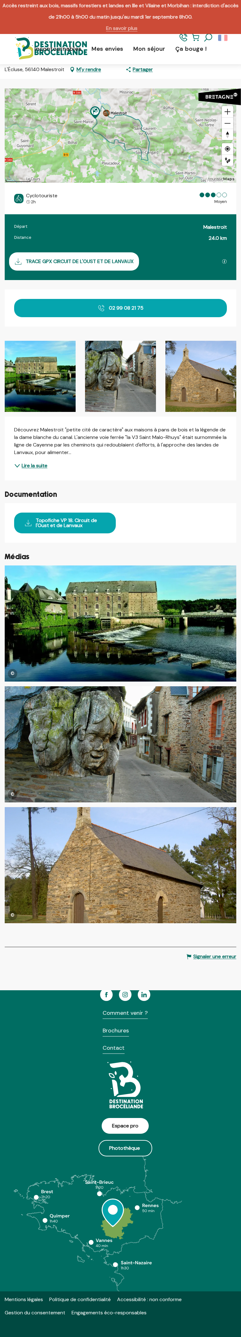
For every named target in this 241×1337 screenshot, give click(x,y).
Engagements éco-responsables (109, 1312)
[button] (208, 37)
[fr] (223, 37)
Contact (114, 1048)
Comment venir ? (125, 1013)
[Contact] (183, 40)
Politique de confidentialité (80, 1299)
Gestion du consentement (35, 1312)
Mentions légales (24, 1299)
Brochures (116, 1030)
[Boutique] (195, 40)
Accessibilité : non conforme (149, 1299)
